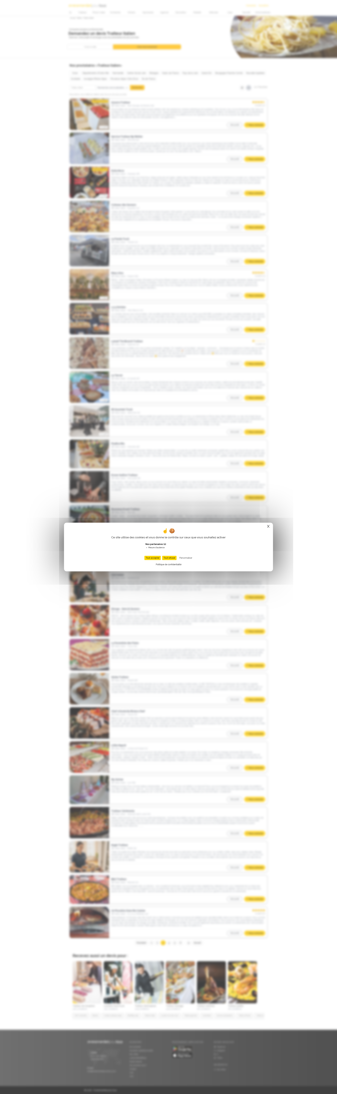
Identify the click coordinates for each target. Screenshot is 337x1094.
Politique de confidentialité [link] (168, 564)
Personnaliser (185, 558)
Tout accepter (152, 558)
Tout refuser (169, 558)
